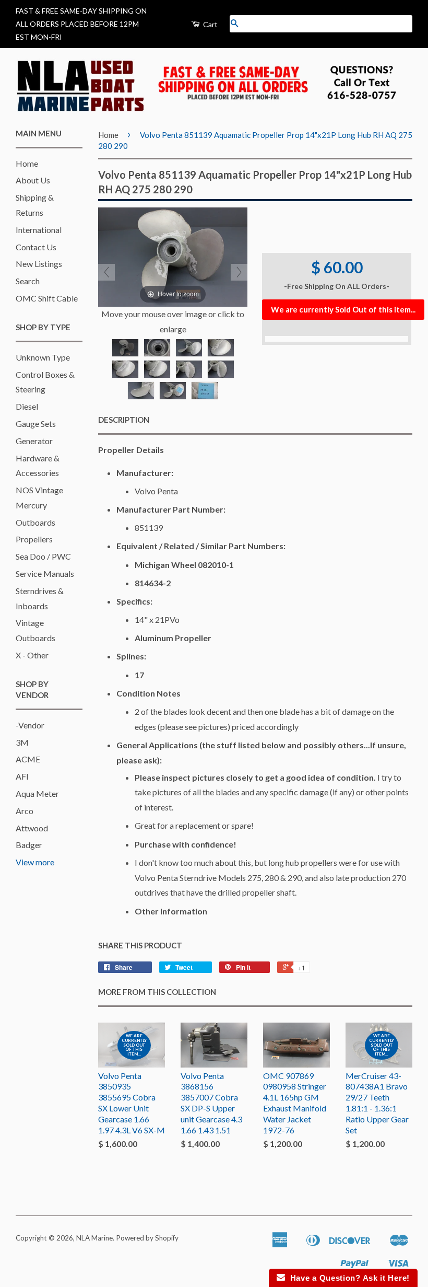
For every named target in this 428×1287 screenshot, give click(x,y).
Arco (24, 811)
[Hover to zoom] (172, 256)
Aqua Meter (37, 793)
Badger (29, 845)
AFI (22, 776)
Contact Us (36, 247)
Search (28, 281)
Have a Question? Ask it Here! (347, 1277)
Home (27, 163)
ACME (28, 759)
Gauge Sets (36, 423)
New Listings (39, 264)
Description (123, 419)
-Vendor (30, 725)
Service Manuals (45, 573)
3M (22, 742)
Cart (209, 24)
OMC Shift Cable (47, 298)
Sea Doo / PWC (43, 556)
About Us (33, 180)
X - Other (32, 655)
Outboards (35, 522)
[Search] (234, 23)
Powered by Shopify (147, 1238)
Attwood (32, 828)
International (39, 230)
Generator (34, 441)
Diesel (27, 406)
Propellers (34, 539)
